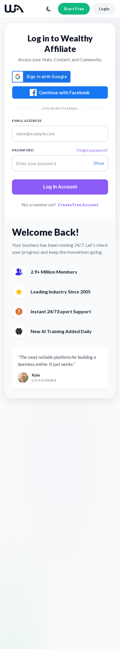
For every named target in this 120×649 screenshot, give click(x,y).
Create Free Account (78, 204)
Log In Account (60, 186)
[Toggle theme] (48, 9)
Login (104, 8)
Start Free (74, 8)
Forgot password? (92, 150)
